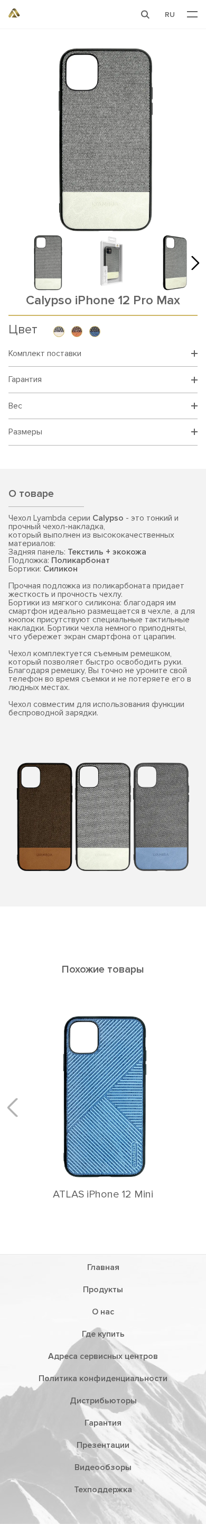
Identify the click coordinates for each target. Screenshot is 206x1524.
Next (192, 262)
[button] (145, 14)
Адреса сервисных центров (103, 1356)
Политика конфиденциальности (103, 1378)
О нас (103, 1312)
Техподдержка (103, 1489)
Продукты (103, 1289)
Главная (103, 1267)
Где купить (103, 1334)
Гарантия (103, 1423)
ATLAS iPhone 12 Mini (103, 1194)
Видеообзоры (103, 1467)
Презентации (103, 1445)
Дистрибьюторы (103, 1400)
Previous (16, 1107)
